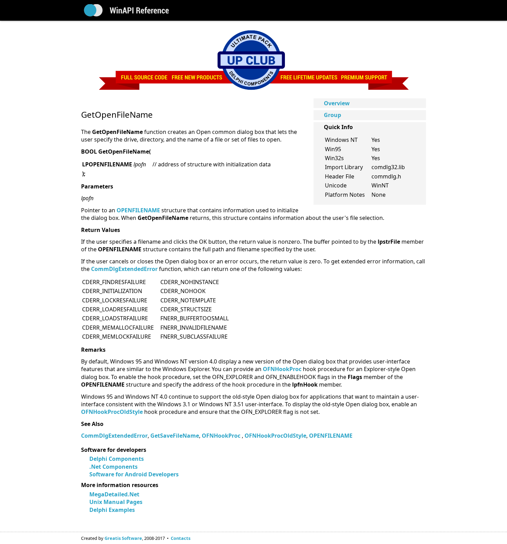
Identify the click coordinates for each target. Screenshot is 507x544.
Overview (337, 103)
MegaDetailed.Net (114, 494)
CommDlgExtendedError (114, 435)
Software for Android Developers (134, 474)
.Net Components (113, 466)
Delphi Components (116, 459)
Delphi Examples (112, 510)
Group (332, 115)
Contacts (180, 538)
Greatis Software (123, 538)
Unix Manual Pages (115, 502)
